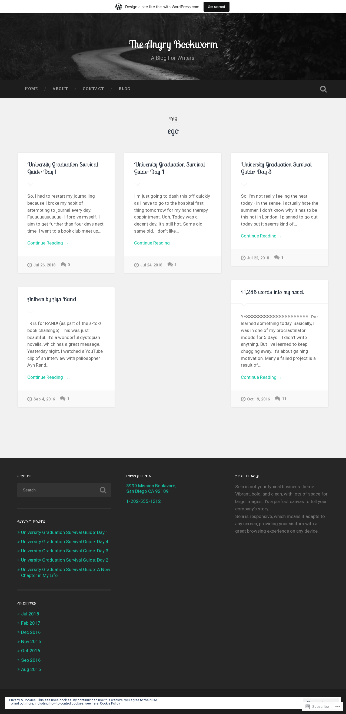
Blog (124, 88)
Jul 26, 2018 (44, 265)
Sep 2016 (31, 660)
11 (284, 399)
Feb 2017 (30, 623)
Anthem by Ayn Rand (51, 299)
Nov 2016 (31, 641)
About (60, 88)
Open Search (323, 89)
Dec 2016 (31, 632)
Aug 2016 (31, 669)
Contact (93, 88)
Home (31, 88)
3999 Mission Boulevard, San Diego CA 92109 (151, 488)
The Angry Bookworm (173, 44)
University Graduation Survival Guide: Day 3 (276, 167)
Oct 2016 (30, 650)
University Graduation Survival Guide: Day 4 (169, 167)
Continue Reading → (48, 243)
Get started (216, 7)
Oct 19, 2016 (258, 399)
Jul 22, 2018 (258, 258)
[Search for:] (64, 490)
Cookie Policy (110, 703)
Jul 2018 (30, 614)
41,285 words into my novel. (272, 292)
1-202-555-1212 (143, 501)
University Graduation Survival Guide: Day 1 (62, 167)
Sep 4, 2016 (44, 399)
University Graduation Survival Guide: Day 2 (64, 560)
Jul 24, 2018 (151, 265)
